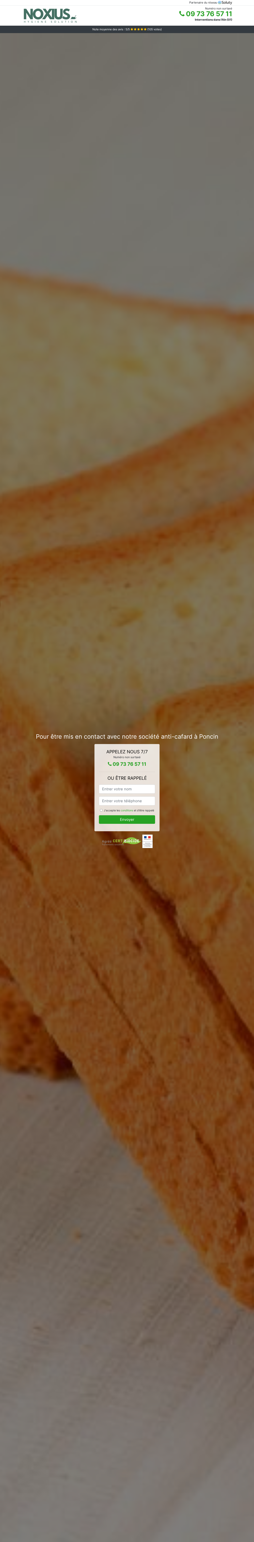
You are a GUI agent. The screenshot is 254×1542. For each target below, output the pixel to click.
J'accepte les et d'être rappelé (129, 810)
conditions (127, 810)
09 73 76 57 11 (208, 14)
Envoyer (127, 819)
